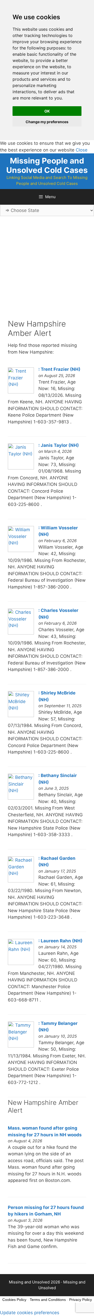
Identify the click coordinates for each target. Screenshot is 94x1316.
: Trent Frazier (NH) (59, 369)
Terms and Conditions (48, 1300)
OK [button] (47, 111)
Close (81, 150)
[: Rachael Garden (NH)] (21, 880)
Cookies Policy (14, 1300)
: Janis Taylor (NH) (58, 445)
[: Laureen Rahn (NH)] (21, 963)
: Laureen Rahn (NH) (60, 940)
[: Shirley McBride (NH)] (21, 715)
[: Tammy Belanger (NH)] (21, 1046)
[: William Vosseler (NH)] (21, 550)
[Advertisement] (47, 272)
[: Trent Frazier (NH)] (21, 391)
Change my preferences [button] (47, 122)
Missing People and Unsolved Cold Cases (47, 165)
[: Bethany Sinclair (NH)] (21, 798)
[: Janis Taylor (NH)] (21, 468)
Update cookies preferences (29, 1312)
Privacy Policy (80, 1300)
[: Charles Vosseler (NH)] (21, 633)
